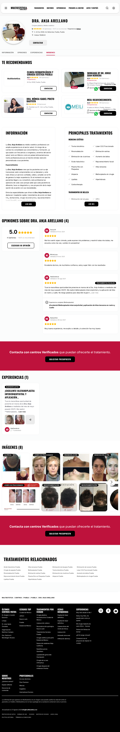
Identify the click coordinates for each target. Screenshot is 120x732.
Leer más (22, 412)
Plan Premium (23, 682)
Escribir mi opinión (20, 245)
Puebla (21, 622)
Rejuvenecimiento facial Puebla (14, 576)
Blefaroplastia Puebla (35, 570)
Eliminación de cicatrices (80, 156)
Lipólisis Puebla (9, 579)
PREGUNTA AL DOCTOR (76, 8)
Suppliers (22, 689)
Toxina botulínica (77, 146)
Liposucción (62, 632)
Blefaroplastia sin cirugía (105, 174)
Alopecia (74, 174)
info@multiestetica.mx (29, 710)
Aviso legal (54, 714)
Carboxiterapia (76, 184)
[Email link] (115, 611)
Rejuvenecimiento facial (105, 162)
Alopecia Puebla (57, 576)
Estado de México (25, 626)
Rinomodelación (77, 151)
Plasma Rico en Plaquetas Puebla (39, 576)
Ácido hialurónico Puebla (12, 567)
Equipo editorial (7, 685)
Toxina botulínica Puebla (60, 570)
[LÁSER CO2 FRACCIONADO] (46, 467)
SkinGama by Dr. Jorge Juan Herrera (99, 74)
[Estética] (19, 8)
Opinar (78, 29)
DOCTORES (50, 8)
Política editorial (8, 717)
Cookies (31, 714)
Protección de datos (8, 714)
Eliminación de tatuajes (80, 199)
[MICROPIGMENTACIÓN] (59, 497)
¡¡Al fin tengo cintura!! (83, 635)
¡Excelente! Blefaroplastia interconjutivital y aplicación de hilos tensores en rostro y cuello (82, 306)
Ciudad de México (25, 612)
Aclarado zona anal (64, 635)
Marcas (21, 685)
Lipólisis (74, 179)
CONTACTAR (38, 42)
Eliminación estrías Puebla (36, 573)
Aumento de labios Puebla (85, 573)
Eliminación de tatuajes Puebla (62, 567)
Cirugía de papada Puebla (12, 570)
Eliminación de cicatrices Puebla (63, 573)
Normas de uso (22, 714)
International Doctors (26, 692)
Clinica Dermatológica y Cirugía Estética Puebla (40, 73)
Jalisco (21, 616)
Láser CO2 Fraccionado (105, 146)
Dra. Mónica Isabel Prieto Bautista (40, 100)
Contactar (48, 88)
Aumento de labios (103, 156)
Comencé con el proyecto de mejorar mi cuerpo (83, 641)
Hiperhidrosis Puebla (35, 579)
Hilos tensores (101, 167)
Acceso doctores (24, 679)
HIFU (97, 199)
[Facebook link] (108, 611)
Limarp (4, 621)
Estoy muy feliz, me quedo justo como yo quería (83, 618)
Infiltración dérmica (64, 639)
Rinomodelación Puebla (11, 573)
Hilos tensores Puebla (35, 567)
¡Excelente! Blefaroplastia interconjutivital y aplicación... (20, 394)
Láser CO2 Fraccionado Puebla (87, 570)
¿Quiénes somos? (7, 681)
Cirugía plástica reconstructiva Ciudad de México (45, 617)
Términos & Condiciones (23, 717)
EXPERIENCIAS (61, 8)
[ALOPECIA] (16, 467)
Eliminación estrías (103, 151)
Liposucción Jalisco (43, 623)
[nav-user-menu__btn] (114, 8)
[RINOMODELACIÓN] (76, 467)
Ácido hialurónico (77, 162)
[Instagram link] (100, 611)
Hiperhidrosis (100, 179)
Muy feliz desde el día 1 (83, 612)
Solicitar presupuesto (60, 359)
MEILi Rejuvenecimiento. (99, 100)
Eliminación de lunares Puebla (86, 567)
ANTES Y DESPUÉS (92, 8)
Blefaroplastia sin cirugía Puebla (87, 576)
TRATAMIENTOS (39, 8)
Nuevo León (23, 619)
